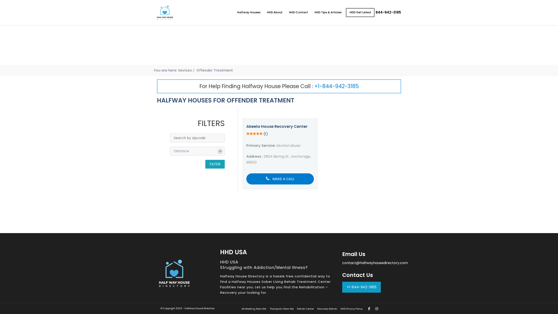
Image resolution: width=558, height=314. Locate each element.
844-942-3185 (388, 12)
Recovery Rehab (327, 309)
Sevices (185, 70)
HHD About (274, 12)
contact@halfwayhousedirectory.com (375, 262)
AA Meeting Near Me (254, 309)
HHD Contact (298, 12)
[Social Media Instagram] (376, 308)
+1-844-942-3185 (336, 86)
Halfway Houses (248, 12)
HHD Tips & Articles (328, 12)
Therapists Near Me (282, 309)
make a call (283, 178)
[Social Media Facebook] (369, 308)
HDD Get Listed (360, 12)
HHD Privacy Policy (351, 309)
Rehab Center (305, 309)
